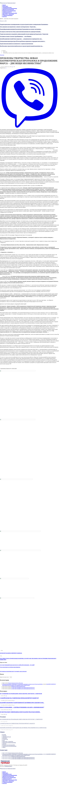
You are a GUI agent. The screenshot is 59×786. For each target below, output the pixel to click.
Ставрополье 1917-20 (6, 11)
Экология (4, 743)
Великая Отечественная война (9, 10)
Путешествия (5, 739)
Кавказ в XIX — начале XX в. (8, 14)
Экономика (4, 738)
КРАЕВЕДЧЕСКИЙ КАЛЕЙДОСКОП (18, 686)
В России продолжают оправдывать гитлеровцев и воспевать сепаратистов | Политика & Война (22, 684)
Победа (3, 747)
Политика (2, 55)
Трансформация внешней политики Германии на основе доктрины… (21, 29)
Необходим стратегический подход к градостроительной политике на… (21, 46)
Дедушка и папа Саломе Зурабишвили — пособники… (16, 36)
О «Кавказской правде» (7, 15)
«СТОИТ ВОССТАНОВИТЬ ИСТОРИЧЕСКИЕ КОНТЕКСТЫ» (23, 687)
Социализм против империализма (9, 8)
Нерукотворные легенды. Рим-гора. (15, 683)
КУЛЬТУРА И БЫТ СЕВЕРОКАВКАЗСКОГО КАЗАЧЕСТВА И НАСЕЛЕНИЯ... (20, 712)
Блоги (3, 740)
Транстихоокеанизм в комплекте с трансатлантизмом (16, 43)
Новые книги (5, 6)
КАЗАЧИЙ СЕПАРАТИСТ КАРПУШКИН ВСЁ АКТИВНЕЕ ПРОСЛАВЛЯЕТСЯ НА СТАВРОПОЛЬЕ (29, 685)
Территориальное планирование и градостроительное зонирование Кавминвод (24, 24)
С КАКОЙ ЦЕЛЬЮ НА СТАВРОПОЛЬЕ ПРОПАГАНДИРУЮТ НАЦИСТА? (19, 698)
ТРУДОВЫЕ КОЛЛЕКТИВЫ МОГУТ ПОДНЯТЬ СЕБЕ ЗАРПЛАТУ (13, 671)
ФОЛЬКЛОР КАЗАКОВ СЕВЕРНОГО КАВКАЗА (11, 653)
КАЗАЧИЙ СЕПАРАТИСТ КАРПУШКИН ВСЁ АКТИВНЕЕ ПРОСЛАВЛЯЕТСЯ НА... (22, 702)
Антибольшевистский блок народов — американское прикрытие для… (21, 39)
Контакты (4, 16)
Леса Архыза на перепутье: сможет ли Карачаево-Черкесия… (18, 26)
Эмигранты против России (8, 9)
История (4, 734)
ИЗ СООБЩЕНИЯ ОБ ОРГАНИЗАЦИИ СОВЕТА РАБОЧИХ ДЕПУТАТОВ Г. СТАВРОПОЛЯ (21, 693)
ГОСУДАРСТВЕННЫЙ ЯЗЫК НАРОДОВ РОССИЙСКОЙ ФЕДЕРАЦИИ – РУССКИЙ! (17, 665)
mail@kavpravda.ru (8, 766)
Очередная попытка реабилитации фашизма (10, 667)
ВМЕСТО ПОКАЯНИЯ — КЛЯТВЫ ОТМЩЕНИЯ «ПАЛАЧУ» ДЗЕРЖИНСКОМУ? (22, 707)
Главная (4, 5)
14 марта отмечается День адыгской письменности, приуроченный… (20, 31)
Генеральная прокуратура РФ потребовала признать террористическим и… (22, 41)
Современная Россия (6, 7)
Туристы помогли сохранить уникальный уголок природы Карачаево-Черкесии (24, 34)
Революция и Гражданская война (9, 13)
